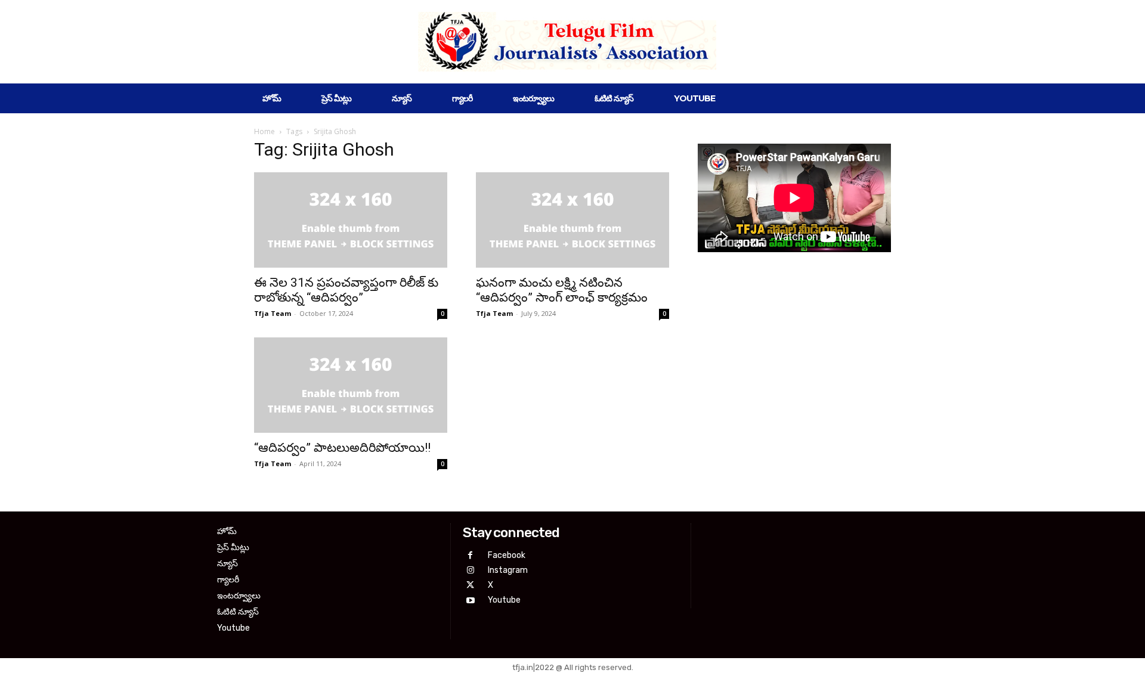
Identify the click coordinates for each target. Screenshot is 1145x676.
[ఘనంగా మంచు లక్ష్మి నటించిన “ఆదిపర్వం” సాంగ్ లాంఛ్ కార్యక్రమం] (572, 220)
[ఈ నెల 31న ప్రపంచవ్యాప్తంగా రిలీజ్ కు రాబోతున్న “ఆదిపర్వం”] (350, 220)
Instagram (508, 570)
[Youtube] (470, 600)
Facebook (506, 555)
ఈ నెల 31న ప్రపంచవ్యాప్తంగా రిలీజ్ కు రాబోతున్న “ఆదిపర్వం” (346, 290)
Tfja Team (272, 313)
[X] (470, 585)
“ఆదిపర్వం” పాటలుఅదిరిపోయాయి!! (342, 448)
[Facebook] (470, 555)
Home (264, 131)
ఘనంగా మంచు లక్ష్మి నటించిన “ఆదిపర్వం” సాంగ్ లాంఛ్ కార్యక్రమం (562, 290)
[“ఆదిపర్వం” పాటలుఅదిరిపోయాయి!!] (350, 385)
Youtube (504, 600)
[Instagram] (470, 570)
